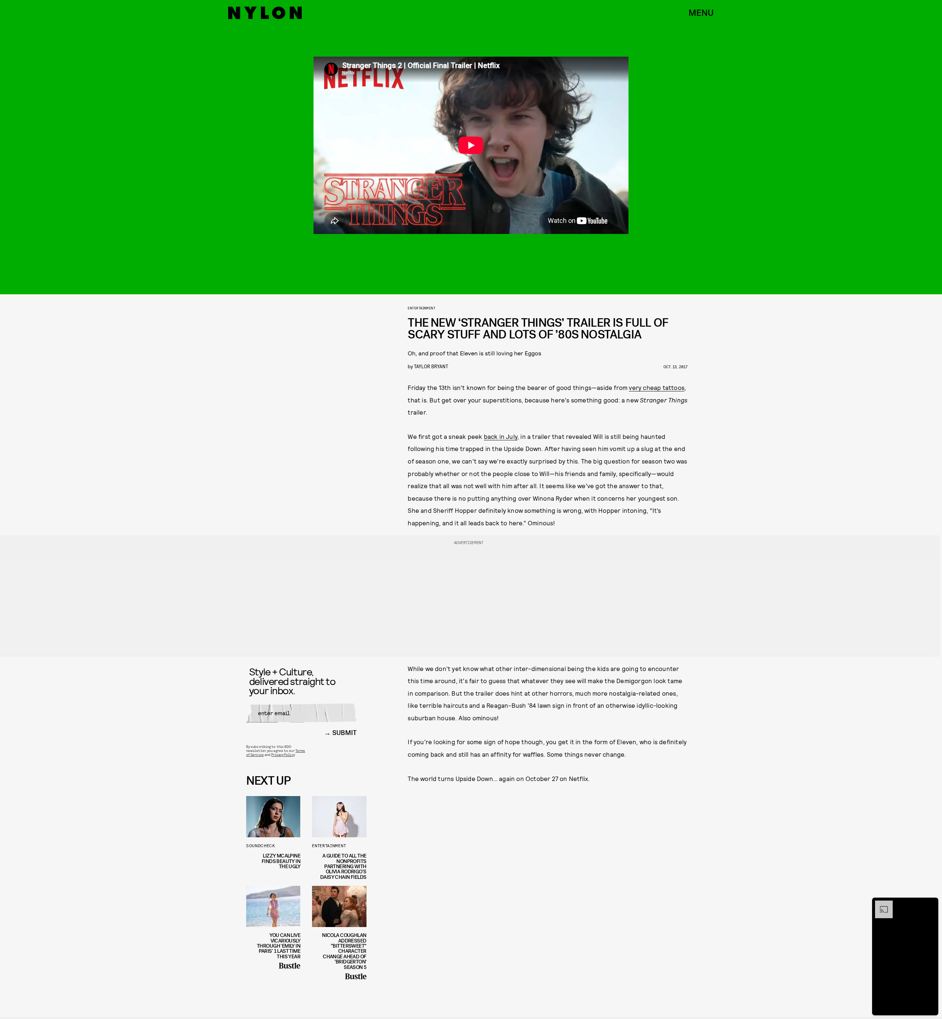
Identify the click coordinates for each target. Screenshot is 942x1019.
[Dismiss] (930, 904)
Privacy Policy (282, 754)
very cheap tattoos (656, 387)
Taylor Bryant (431, 366)
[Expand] (880, 904)
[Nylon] (265, 13)
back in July (500, 436)
